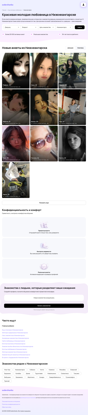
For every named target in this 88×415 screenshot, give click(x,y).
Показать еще (44, 203)
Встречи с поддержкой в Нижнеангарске (15, 357)
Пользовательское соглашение (11, 401)
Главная (4, 10)
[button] (7, 369)
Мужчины (80, 48)
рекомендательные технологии (28, 397)
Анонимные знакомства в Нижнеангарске (15, 338)
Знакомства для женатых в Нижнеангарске (16, 355)
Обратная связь (6, 407)
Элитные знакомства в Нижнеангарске (14, 352)
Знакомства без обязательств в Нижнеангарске (17, 346)
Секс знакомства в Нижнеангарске (13, 335)
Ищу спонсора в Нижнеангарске (12, 330)
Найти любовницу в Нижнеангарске (13, 341)
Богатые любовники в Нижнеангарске (14, 349)
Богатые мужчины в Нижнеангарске (13, 344)
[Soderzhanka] (7, 4)
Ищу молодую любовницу (15, 10)
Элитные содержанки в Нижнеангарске (15, 333)
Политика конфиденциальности (11, 404)
